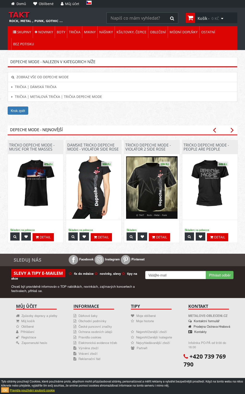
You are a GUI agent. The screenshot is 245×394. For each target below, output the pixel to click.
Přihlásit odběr (220, 275)
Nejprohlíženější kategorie (153, 337)
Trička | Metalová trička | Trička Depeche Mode (58, 96)
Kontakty (200, 331)
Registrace (28, 337)
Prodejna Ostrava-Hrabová (211, 326)
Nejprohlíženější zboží (151, 331)
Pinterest (137, 259)
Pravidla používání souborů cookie (32, 390)
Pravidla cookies (89, 337)
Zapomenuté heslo (34, 342)
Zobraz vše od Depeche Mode (42, 77)
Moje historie (144, 321)
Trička (74, 32)
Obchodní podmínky (92, 321)
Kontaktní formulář (206, 321)
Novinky (45, 32)
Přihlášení (27, 331)
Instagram (112, 259)
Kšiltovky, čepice (131, 32)
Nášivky (106, 32)
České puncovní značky (95, 326)
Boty (61, 32)
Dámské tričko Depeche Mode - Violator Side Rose (93, 147)
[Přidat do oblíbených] (26, 236)
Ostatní (208, 32)
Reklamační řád (89, 358)
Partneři (141, 348)
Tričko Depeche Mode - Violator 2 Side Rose (148, 147)
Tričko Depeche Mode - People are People (206, 147)
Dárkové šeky (88, 315)
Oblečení (158, 32)
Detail (45, 237)
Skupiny (23, 32)
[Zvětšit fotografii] (15, 236)
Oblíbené (27, 326)
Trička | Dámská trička (35, 86)
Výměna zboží (88, 348)
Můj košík (27, 321)
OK (5, 390)
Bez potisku (23, 44)
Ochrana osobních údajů (95, 331)
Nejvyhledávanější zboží (152, 342)
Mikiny (90, 32)
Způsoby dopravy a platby (39, 315)
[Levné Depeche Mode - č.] (53, 17)
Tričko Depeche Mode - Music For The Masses (32, 147)
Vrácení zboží (88, 353)
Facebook (86, 259)
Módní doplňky (184, 32)
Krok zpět (18, 110)
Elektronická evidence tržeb (97, 342)
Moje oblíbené (145, 315)
